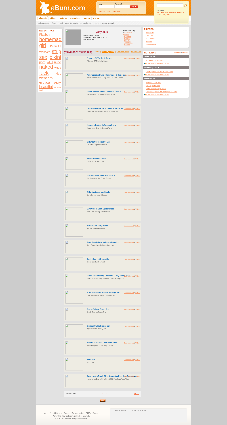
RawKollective (68, 416)
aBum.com (66, 419)
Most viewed (136, 52)
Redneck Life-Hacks (153, 83)
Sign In (59, 413)
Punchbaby (150, 32)
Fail (162, 12)
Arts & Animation (72, 23)
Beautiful (55, 46)
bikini (55, 57)
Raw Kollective (120, 410)
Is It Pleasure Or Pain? (154, 60)
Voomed (149, 41)
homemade (51, 39)
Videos (126, 34)
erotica (44, 82)
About (52, 413)
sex (43, 57)
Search (96, 413)
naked (46, 67)
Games (127, 45)
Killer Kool (149, 35)
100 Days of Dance (153, 86)
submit (185, 52)
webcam (46, 78)
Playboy (44, 34)
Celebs (104, 23)
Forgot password (113, 11)
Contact (67, 413)
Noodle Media (151, 44)
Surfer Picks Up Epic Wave (156, 89)
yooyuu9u (102, 31)
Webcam (44, 52)
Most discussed (123, 52)
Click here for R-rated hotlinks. (157, 63)
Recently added (108, 52)
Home (45, 413)
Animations (128, 43)
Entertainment (86, 23)
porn (42, 62)
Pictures (127, 41)
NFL (158, 12)
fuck (44, 73)
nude (57, 62)
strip (56, 51)
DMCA (88, 413)
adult (50, 62)
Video (137, 58)
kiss (58, 73)
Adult (41, 90)
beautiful (46, 87)
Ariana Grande (170, 12)
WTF (168, 14)
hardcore (57, 87)
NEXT (136, 394)
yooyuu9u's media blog (78, 51)
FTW (158, 14)
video (57, 67)
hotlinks (177, 52)
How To (96, 23)
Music (61, 23)
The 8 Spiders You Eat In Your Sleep (159, 72)
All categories (44, 23)
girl (42, 45)
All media (128, 32)
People (111, 23)
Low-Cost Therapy (139, 410)
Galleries (127, 37)
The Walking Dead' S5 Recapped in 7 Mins (161, 91)
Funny (54, 23)
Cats (163, 14)
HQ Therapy (150, 38)
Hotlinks (127, 39)
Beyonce (180, 12)
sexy (57, 82)
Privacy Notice (78, 413)
